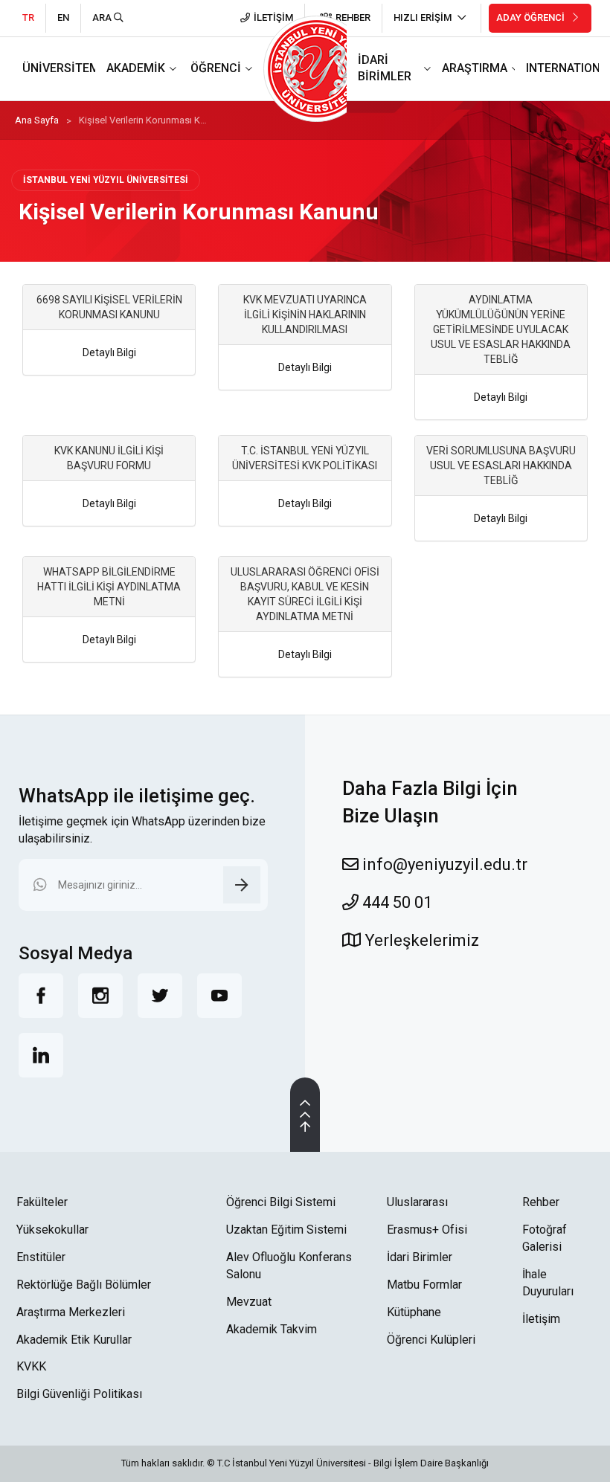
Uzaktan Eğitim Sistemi (286, 1229)
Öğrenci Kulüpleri (431, 1340)
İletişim (541, 1319)
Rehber (540, 1202)
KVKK (31, 1366)
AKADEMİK (135, 68)
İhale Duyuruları (548, 1282)
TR (28, 17)
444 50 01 (395, 902)
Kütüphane (414, 1312)
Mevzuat (249, 1302)
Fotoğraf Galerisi (544, 1238)
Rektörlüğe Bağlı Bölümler (83, 1285)
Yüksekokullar (52, 1229)
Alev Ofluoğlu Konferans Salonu (289, 1265)
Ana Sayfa (37, 120)
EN (63, 17)
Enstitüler (40, 1257)
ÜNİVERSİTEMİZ (67, 68)
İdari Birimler (419, 1257)
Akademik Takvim (271, 1329)
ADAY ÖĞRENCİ (531, 17)
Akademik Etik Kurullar (74, 1340)
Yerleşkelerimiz (420, 940)
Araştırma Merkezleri (70, 1312)
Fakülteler (42, 1202)
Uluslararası (417, 1202)
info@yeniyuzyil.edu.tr (443, 864)
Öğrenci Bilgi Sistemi (281, 1202)
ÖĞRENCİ (215, 68)
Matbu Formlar (424, 1285)
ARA (103, 17)
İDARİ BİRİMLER (384, 68)
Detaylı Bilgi (109, 352)
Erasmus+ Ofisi (427, 1229)
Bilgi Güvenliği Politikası (79, 1394)
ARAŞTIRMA (474, 68)
